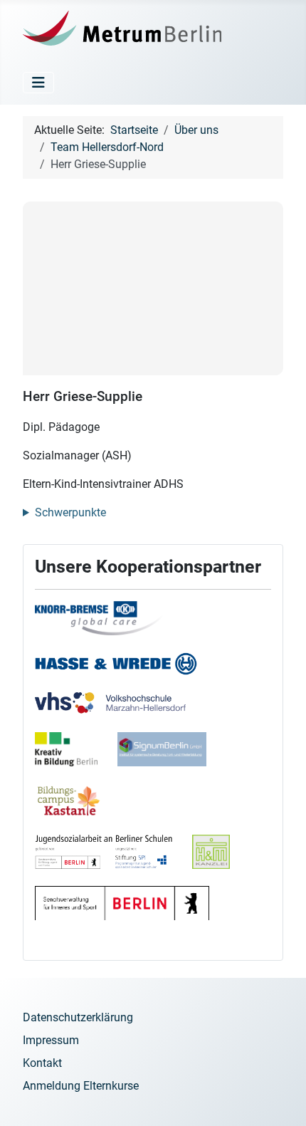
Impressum (51, 1040)
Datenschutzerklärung (78, 1017)
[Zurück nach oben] (281, 1100)
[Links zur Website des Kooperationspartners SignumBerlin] (170, 756)
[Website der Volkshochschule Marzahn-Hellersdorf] (119, 711)
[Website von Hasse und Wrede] (124, 671)
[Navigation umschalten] (38, 82)
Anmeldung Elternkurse (81, 1086)
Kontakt (42, 1063)
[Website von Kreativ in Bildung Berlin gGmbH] (75, 756)
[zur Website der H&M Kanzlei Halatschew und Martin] (219, 859)
